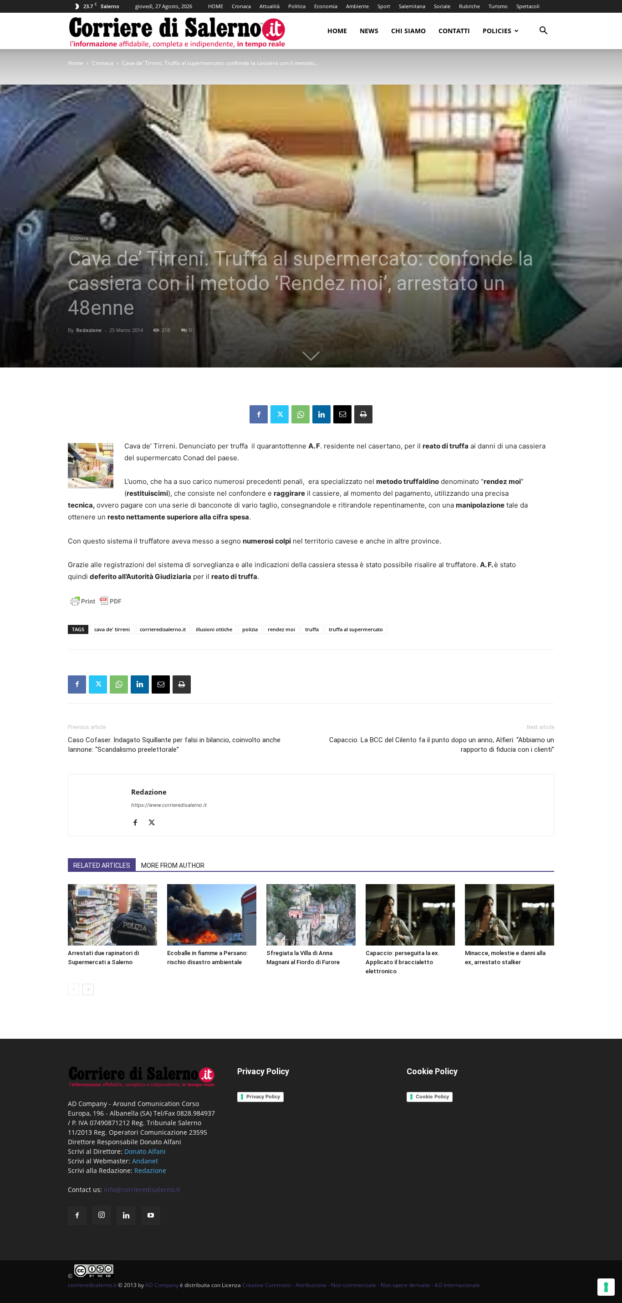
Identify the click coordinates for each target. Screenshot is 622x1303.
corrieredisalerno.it (163, 629)
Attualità (270, 6)
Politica (297, 6)
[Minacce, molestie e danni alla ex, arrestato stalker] (509, 915)
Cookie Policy (432, 1096)
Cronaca (241, 6)
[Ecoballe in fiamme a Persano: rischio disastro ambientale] (211, 915)
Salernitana (412, 6)
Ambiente (357, 6)
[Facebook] (259, 414)
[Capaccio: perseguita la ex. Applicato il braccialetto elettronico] (410, 915)
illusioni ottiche (214, 629)
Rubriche (469, 6)
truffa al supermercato (356, 629)
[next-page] (88, 989)
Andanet (145, 1161)
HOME (215, 6)
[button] (543, 31)
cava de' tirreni (112, 629)
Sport (383, 6)
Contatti (454, 30)
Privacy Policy (263, 1096)
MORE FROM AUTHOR (172, 865)
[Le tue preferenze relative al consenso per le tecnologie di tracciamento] (606, 1287)
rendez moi (281, 629)
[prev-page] (73, 989)
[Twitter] (279, 414)
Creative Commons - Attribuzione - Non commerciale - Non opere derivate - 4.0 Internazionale (361, 1285)
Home (337, 30)
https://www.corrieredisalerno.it (169, 805)
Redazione (89, 330)
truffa (312, 629)
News (369, 30)
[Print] (363, 414)
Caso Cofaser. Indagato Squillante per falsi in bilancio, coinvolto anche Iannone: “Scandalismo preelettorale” (174, 745)
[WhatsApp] (300, 414)
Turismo (498, 6)
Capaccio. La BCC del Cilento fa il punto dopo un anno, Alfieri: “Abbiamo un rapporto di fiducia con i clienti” (441, 745)
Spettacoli (528, 6)
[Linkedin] (321, 414)
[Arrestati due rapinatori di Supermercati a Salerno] (112, 915)
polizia (250, 629)
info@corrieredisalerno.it (142, 1189)
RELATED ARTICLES (101, 865)
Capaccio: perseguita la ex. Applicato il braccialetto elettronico (403, 962)
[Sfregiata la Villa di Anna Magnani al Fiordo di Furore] (311, 915)
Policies (497, 30)
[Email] (342, 414)
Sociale (442, 6)
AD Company (161, 1285)
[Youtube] (151, 1216)
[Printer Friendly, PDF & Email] (96, 606)
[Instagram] (101, 1215)
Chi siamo (408, 30)
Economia (325, 6)
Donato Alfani (145, 1151)
